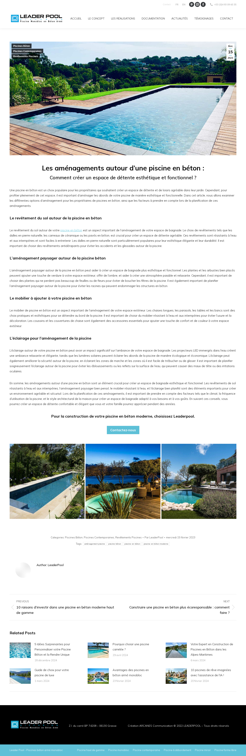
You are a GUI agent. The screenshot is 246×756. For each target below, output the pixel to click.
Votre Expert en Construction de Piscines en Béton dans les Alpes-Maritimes (212, 649)
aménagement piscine (94, 544)
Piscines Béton (21, 46)
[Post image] (20, 650)
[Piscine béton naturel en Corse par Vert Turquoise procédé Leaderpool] (199, 481)
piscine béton (114, 544)
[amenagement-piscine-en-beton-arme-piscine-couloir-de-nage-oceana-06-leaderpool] (47, 481)
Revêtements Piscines (25, 56)
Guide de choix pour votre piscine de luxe (52, 672)
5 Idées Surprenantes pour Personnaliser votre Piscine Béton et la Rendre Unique (53, 649)
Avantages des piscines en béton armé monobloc (131, 672)
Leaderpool (183, 416)
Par (154, 537)
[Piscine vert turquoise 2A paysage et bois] (123, 481)
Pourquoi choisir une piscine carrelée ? (131, 646)
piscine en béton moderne (156, 544)
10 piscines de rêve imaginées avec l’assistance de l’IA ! (211, 672)
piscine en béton (71, 230)
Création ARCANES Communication (150, 725)
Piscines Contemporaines (27, 51)
